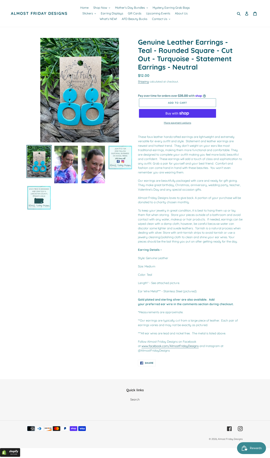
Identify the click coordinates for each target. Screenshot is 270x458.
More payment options (177, 122)
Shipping (143, 81)
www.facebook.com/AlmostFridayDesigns (170, 346)
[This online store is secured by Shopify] (10, 456)
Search (135, 399)
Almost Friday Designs (39, 13)
